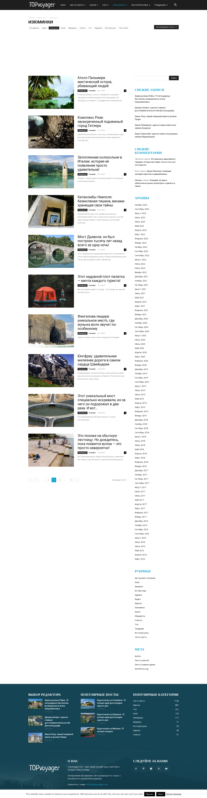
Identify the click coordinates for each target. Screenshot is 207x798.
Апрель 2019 (141, 403)
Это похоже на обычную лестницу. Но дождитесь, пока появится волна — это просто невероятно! (99, 442)
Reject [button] (160, 794)
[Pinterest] (143, 769)
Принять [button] (149, 794)
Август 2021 (140, 289)
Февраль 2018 (141, 462)
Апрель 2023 (141, 230)
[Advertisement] (103, 54)
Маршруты (72, 28)
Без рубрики (34, 28)
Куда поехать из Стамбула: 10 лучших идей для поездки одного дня (111, 703)
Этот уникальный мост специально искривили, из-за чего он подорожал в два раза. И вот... (101, 402)
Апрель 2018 (141, 453)
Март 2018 (140, 457)
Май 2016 (139, 550)
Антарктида (140, 590)
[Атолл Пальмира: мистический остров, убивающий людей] (51, 92)
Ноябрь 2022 (141, 247)
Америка (139, 586)
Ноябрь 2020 (141, 323)
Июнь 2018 (140, 445)
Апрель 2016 (141, 554)
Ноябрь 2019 (141, 373)
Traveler (92, 91)
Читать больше (173, 794)
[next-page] (77, 480)
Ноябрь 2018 (141, 424)
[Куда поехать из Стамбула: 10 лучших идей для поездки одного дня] (88, 704)
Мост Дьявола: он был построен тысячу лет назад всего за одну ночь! (100, 241)
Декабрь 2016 (141, 521)
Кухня (93, 5)
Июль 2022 (140, 263)
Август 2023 (140, 213)
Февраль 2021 (141, 310)
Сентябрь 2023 (142, 209)
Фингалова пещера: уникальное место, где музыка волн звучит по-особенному (97, 322)
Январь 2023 (141, 242)
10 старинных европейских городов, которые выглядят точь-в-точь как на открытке (155, 162)
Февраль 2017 (141, 512)
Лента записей (142, 660)
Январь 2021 (141, 314)
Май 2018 (139, 449)
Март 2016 (140, 559)
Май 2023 (139, 226)
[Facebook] (136, 769)
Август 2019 (140, 386)
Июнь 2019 (140, 394)
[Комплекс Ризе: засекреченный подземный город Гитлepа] (51, 132)
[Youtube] (166, 769)
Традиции (160, 5)
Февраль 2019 (141, 411)
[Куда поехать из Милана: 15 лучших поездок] (88, 732)
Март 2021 (140, 306)
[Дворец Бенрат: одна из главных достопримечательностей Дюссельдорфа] (35, 721)
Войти (138, 656)
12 (72, 480)
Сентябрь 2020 (142, 331)
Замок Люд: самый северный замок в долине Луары (156, 117)
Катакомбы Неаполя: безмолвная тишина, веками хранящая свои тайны (101, 201)
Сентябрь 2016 (142, 533)
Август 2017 (140, 487)
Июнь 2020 (140, 344)
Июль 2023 (140, 217)
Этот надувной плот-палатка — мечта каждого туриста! (101, 279)
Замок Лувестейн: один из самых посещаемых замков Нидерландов (156, 135)
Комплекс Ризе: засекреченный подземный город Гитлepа (100, 122)
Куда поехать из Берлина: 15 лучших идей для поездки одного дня (110, 717)
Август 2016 (140, 537)
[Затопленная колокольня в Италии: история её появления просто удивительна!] (51, 171)
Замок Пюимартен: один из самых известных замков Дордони (155, 126)
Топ (104, 5)
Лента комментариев (145, 664)
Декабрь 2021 (141, 276)
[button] (175, 5)
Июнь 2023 (140, 221)
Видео (44, 28)
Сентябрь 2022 (142, 255)
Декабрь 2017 (141, 470)
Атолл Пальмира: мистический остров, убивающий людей (95, 82)
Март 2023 (140, 234)
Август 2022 (140, 259)
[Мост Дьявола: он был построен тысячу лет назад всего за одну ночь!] (51, 251)
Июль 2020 (140, 339)
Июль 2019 (140, 390)
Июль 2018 (140, 441)
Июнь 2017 (140, 495)
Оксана (138, 180)
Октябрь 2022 (141, 251)
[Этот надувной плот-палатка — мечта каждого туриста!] (51, 291)
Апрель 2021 (141, 301)
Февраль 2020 (141, 360)
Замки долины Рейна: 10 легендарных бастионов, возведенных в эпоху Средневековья (152, 99)
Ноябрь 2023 (141, 204)
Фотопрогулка (140, 5)
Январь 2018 (141, 466)
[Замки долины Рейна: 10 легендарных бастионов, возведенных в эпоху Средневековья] (35, 704)
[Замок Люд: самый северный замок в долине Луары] (35, 738)
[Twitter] (159, 769)
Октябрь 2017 (141, 478)
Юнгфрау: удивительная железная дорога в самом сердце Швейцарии (99, 360)
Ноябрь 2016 (141, 525)
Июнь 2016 (140, 546)
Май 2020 (139, 348)
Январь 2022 (141, 272)
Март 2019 (140, 407)
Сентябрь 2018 (142, 432)
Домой (31, 17)
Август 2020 (140, 335)
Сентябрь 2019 (142, 382)
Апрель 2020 (141, 352)
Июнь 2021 (140, 293)
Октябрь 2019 (141, 377)
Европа (138, 603)
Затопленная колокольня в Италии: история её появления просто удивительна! (100, 163)
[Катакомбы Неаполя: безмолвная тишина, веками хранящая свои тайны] (51, 211)
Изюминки (119, 5)
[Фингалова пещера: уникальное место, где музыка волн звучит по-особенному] (51, 330)
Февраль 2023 (141, 238)
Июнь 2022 (140, 268)
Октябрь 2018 (141, 428)
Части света (76, 5)
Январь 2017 (141, 516)
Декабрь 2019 (141, 369)
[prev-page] (30, 480)
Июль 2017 (140, 491)
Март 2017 (140, 508)
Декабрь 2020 (141, 318)
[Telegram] (151, 769)
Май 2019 (139, 398)
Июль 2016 (140, 542)
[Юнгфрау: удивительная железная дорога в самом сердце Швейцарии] (51, 370)
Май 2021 (139, 297)
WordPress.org (141, 668)
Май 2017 (139, 500)
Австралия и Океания (145, 578)
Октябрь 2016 (141, 529)
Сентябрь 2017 (142, 483)
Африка (138, 595)
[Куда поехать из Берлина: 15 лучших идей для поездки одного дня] (88, 718)
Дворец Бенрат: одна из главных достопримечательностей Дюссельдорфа (154, 109)
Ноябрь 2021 (141, 280)
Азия (137, 582)
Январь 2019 (141, 415)
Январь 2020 (141, 365)
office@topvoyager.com (97, 784)
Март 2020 (140, 356)
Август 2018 (140, 436)
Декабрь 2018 (141, 419)
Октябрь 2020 (141, 327)
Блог (63, 5)
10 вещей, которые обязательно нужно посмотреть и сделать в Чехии (155, 183)
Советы (82, 28)
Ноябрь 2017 (141, 474)
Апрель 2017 (141, 504)
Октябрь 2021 (141, 285)
